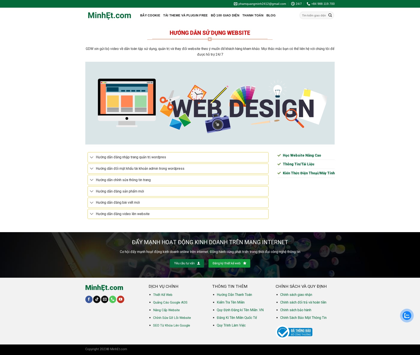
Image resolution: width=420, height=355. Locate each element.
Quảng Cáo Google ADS (170, 302)
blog (271, 15)
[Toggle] (92, 157)
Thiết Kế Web (162, 295)
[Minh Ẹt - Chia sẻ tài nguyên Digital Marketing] (109, 15)
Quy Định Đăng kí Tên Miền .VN (240, 310)
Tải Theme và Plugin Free (185, 15)
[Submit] (330, 15)
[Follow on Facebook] (89, 299)
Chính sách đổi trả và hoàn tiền (303, 302)
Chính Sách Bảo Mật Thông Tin (303, 318)
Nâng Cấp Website (166, 310)
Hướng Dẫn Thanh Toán (234, 295)
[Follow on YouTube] (120, 299)
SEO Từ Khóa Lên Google (171, 325)
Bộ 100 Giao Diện (225, 15)
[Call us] (112, 299)
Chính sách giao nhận (296, 295)
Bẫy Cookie (150, 15)
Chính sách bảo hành (295, 310)
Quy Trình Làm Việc (231, 325)
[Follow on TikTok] (96, 299)
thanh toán (252, 15)
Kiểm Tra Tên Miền (231, 302)
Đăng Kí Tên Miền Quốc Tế (237, 318)
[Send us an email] (104, 299)
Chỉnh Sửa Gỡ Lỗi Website (172, 318)
